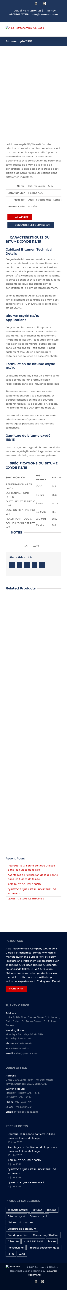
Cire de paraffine (18, 1235)
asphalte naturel (18, 1209)
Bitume (37, 1209)
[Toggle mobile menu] (59, 31)
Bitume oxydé (16, 1216)
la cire (52, 1241)
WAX (22, 1253)
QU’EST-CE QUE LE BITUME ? (26, 898)
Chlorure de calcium (20, 1222)
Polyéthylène (16, 1247)
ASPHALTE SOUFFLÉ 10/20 (24, 884)
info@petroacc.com (45, 14)
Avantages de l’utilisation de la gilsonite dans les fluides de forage (33, 1149)
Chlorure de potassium (22, 1228)
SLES (11, 1253)
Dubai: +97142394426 (28, 10)
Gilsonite (13, 1241)
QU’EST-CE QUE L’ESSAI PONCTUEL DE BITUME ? (32, 1171)
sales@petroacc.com (26, 1053)
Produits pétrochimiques (43, 1247)
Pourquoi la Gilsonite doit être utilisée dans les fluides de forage (31, 1135)
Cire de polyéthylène (45, 1235)
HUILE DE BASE (33, 1241)
